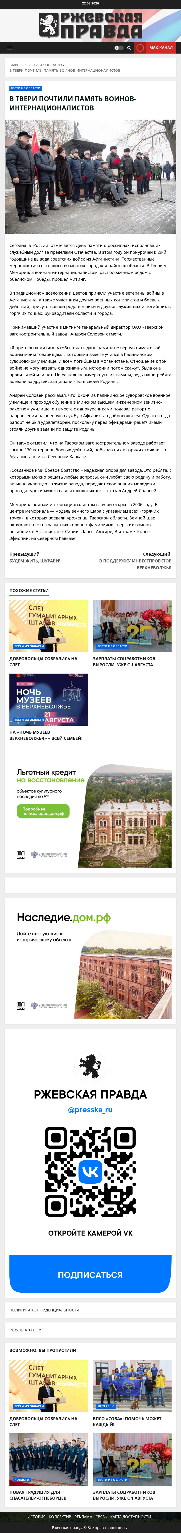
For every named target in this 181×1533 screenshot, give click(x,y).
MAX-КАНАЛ (161, 47)
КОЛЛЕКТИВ (60, 1516)
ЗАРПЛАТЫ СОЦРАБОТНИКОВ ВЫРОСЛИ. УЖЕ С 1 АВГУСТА (124, 661)
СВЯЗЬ (101, 1516)
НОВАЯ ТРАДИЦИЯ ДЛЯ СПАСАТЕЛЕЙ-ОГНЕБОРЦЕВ (37, 1495)
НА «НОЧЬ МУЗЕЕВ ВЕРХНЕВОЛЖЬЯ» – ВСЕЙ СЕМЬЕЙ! (45, 735)
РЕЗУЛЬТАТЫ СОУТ (26, 1330)
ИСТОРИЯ (36, 1516)
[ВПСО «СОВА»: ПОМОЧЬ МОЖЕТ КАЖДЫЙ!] (132, 1386)
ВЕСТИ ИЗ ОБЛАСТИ (26, 88)
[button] (10, 48)
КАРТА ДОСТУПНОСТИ (130, 1516)
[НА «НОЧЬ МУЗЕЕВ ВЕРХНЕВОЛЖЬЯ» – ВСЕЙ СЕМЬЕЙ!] (48, 700)
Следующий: (135, 560)
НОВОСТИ (21, 1480)
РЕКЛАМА (83, 1516)
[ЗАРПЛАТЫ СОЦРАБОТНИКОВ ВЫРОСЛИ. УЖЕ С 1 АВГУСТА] (132, 626)
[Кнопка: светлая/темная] (119, 48)
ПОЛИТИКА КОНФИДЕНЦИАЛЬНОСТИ (44, 1310)
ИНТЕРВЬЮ (106, 1406)
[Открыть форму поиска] (129, 47)
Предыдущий (34, 557)
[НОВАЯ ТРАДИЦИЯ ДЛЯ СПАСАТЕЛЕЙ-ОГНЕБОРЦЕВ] (48, 1459)
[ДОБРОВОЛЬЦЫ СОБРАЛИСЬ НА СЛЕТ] (48, 626)
